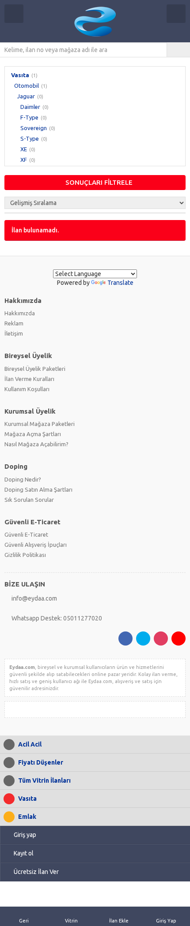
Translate (120, 282)
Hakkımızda (19, 313)
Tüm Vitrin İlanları (44, 780)
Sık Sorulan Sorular (29, 500)
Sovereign (33, 128)
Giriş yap (25, 834)
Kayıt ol (24, 853)
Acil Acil (30, 744)
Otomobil (26, 85)
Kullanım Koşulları (26, 389)
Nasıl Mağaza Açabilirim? (36, 444)
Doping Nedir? (22, 479)
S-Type (29, 138)
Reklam (13, 323)
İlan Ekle (119, 920)
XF (23, 160)
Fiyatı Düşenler (40, 762)
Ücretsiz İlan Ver (36, 871)
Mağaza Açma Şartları (32, 434)
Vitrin (71, 920)
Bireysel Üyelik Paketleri (34, 369)
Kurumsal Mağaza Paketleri (39, 424)
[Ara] (178, 49)
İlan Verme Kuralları (29, 379)
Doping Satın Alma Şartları (38, 489)
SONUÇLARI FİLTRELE (99, 182)
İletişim (13, 333)
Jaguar (26, 96)
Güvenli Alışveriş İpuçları (35, 544)
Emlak (27, 816)
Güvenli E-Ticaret (26, 534)
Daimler (30, 107)
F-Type (29, 117)
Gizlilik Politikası (25, 555)
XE (23, 149)
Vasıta (20, 75)
